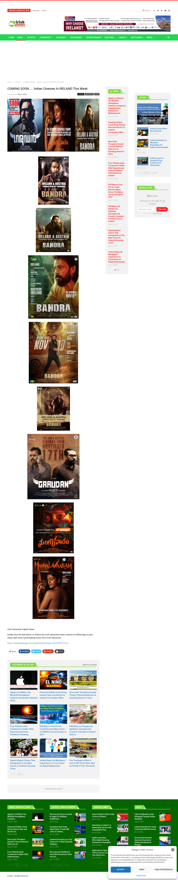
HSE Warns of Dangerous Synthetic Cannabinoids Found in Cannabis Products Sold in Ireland (116, 213)
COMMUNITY (45, 37)
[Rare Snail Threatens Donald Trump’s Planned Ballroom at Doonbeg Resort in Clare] (83, 680)
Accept (120, 869)
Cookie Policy (141, 875)
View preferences (164, 869)
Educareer (75, 37)
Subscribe (162, 209)
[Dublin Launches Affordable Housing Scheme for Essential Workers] (122, 841)
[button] (172, 849)
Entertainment (94, 37)
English (44, 10)
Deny (141, 869)
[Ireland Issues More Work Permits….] (142, 131)
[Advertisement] (89, 60)
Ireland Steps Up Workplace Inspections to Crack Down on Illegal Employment (116, 257)
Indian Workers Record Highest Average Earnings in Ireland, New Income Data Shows (152, 116)
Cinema (80, 94)
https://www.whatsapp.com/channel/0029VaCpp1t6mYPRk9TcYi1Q (37, 643)
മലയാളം (35, 10)
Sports (31, 37)
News (20, 37)
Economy (61, 37)
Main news (89, 94)
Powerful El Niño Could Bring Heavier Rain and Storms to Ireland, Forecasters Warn (116, 127)
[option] (117, 182)
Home (11, 37)
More (149, 37)
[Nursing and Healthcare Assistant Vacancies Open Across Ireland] (80, 855)
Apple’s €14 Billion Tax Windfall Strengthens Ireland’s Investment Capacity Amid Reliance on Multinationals (116, 105)
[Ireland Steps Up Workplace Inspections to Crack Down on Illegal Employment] (53, 748)
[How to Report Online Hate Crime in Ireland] (122, 817)
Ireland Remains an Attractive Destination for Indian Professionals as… (152, 145)
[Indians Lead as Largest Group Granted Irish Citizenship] (142, 161)
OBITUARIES (136, 37)
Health (122, 37)
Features (109, 37)
